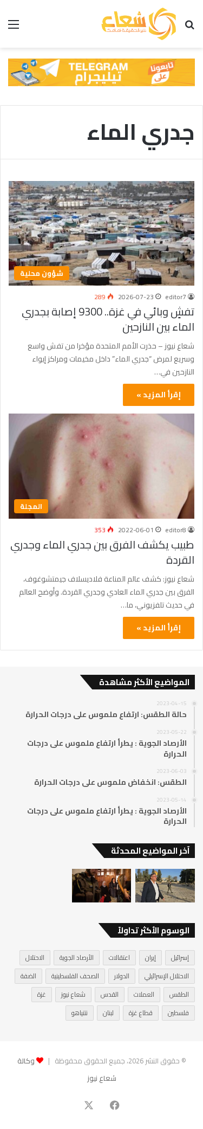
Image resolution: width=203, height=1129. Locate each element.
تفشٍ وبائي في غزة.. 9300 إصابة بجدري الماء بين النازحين (108, 319)
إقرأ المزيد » (158, 395)
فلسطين (178, 1013)
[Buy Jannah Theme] (101, 71)
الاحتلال (34, 957)
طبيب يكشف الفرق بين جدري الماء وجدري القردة (102, 552)
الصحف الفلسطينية (75, 976)
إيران (150, 957)
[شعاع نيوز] (138, 24)
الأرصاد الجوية (77, 957)
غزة (41, 994)
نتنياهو (79, 1013)
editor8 (175, 530)
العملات (144, 994)
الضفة (28, 976)
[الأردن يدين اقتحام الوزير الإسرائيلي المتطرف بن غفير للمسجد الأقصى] (165, 885)
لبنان (108, 1013)
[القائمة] (13, 28)
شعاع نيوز (73, 994)
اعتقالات (119, 957)
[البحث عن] (189, 28)
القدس (110, 994)
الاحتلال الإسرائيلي (167, 976)
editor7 (175, 297)
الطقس (179, 994)
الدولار (121, 976)
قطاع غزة (141, 1013)
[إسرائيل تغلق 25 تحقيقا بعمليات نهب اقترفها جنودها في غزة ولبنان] (102, 885)
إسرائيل (180, 957)
